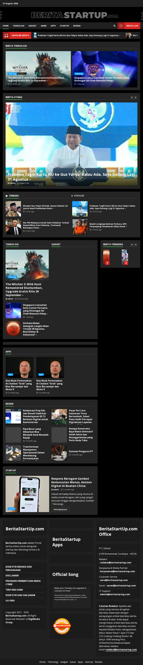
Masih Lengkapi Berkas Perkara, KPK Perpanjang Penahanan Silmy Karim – (80, 227)
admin (16, 183)
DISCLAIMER (12, 575)
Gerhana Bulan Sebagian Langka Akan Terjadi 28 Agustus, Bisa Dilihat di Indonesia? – (13, 328)
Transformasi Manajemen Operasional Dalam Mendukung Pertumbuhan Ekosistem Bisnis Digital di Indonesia (13, 453)
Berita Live (132, 25)
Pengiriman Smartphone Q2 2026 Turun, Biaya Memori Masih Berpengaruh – (106, 257)
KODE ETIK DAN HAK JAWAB (20, 595)
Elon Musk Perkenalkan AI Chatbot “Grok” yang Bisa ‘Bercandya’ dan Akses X (20, 367)
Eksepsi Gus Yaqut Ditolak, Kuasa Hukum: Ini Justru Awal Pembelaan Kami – (13, 208)
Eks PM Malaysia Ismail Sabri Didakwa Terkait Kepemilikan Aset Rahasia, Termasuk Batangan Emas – (75, 144)
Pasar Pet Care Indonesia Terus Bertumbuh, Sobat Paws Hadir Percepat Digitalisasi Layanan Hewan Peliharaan (59, 416)
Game (44, 25)
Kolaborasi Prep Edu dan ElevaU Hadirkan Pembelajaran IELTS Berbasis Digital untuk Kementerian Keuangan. (13, 416)
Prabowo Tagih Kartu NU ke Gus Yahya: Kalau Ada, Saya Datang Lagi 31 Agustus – (53, 35)
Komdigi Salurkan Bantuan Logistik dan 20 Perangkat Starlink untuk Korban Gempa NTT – (125, 257)
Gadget (32, 25)
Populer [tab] (78, 195)
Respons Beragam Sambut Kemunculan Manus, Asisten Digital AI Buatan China (27, 494)
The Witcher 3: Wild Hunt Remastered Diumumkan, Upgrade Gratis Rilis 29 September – (38, 69)
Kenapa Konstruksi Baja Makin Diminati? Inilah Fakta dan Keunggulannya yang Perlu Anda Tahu (59, 435)
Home (6, 25)
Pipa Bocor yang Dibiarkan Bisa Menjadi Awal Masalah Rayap (13, 435)
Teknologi (18, 25)
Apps (53, 25)
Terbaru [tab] (13, 195)
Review (77, 25)
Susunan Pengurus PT (59, 453)
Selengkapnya (60, 509)
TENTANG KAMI (14, 589)
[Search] (114, 25)
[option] (74, 144)
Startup (64, 25)
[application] (71, 597)
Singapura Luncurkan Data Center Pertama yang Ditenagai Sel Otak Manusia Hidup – (104, 69)
